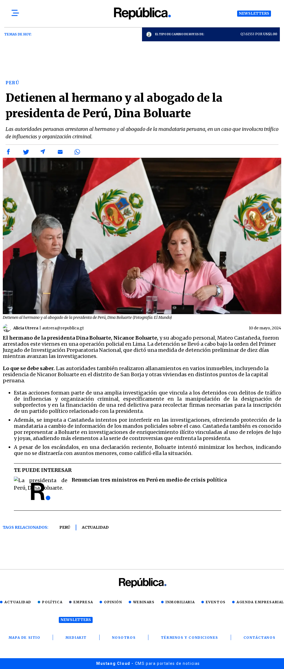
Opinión (113, 602)
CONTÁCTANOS (260, 637)
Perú (64, 527)
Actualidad (95, 527)
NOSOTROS (124, 637)
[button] (9, 152)
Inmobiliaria (180, 602)
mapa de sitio (24, 637)
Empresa (83, 602)
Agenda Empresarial (260, 602)
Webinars (144, 602)
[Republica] (142, 13)
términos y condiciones (189, 637)
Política (52, 602)
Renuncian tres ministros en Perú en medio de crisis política (149, 480)
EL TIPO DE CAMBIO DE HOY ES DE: (179, 34)
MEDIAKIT (76, 637)
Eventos (216, 602)
